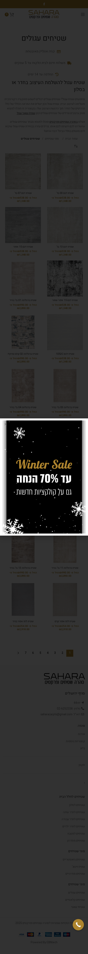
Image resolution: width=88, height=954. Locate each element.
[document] (44, 477)
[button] (5, 424)
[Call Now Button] (78, 924)
